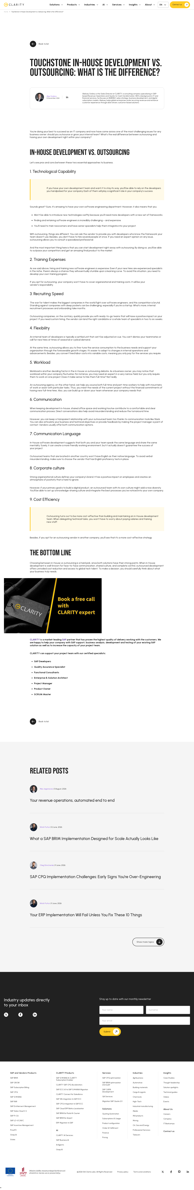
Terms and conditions (142, 1172)
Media (135, 1111)
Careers (166, 1114)
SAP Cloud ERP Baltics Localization (70, 1108)
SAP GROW (15, 1083)
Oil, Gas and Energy (141, 1125)
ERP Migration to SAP (64, 1123)
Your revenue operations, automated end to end (72, 800)
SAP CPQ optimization (111, 1078)
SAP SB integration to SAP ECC (68, 1099)
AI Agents (60, 1145)
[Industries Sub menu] (97, 4)
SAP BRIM (14, 1078)
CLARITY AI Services (64, 1135)
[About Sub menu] (154, 4)
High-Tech (137, 1101)
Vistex (12, 1139)
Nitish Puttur (45, 827)
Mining (135, 1120)
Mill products (138, 1116)
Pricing (105, 1137)
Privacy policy (122, 1172)
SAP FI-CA (14, 1116)
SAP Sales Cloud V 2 (18, 1111)
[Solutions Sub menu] (62, 4)
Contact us (168, 1131)
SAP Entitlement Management (23, 1106)
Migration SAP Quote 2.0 (112, 1101)
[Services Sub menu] (124, 4)
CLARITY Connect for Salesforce (69, 1094)
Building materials (140, 1087)
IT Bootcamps (168, 1123)
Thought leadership (171, 1083)
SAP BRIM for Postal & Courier (68, 1113)
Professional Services (141, 1130)
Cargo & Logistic (139, 1092)
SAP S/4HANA (16, 1097)
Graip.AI (13, 1135)
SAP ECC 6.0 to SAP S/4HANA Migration (72, 1089)
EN (161, 4)
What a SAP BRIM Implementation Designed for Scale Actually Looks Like (94, 838)
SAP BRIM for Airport (64, 1118)
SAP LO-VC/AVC (17, 1120)
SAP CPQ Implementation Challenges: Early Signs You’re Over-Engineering (95, 876)
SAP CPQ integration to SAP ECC (69, 1104)
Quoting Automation (110, 1114)
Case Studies (168, 1078)
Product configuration (111, 1123)
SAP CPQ (14, 1092)
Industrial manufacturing (143, 1106)
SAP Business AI (62, 1140)
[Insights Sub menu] (140, 4)
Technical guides (170, 1092)
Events (166, 1101)
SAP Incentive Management (22, 1125)
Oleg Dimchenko (47, 865)
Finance (105, 1133)
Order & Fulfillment (110, 1128)
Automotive (137, 1083)
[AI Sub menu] (107, 4)
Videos (166, 1097)
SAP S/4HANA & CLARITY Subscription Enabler (66, 1079)
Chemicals (137, 1097)
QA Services (107, 1096)
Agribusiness (138, 1078)
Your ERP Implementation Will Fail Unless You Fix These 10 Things (86, 914)
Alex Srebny (52, 96)
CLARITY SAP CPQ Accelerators (69, 1085)
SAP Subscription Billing (19, 1087)
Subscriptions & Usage (111, 1118)
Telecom (136, 1135)
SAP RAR (13, 1101)
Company (167, 1119)
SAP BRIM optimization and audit (111, 1084)
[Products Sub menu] (79, 4)
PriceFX (13, 1130)
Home (6, 12)
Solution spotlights (170, 1087)
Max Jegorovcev (46, 789)
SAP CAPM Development (108, 1090)
